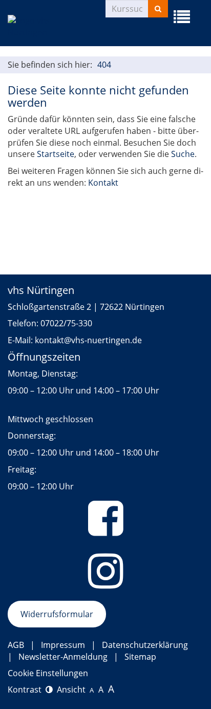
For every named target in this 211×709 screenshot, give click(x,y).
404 (104, 64)
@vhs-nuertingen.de (103, 340)
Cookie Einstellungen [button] (48, 673)
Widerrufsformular (56, 614)
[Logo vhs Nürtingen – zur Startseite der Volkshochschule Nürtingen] (56, 26)
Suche (183, 154)
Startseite (55, 154)
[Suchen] (158, 8)
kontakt (49, 340)
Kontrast (27, 689)
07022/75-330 (66, 323)
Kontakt (103, 182)
